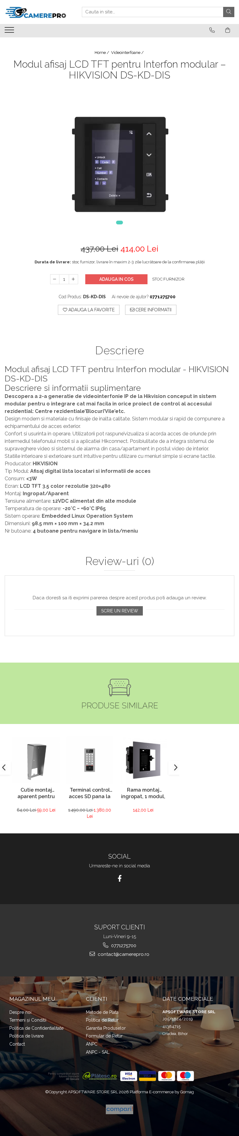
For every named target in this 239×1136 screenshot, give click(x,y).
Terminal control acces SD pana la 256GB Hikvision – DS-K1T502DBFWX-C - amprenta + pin (90, 794)
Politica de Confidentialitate (36, 1028)
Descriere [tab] (119, 350)
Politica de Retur (102, 1020)
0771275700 (123, 945)
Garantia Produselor (106, 1028)
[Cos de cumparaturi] (227, 30)
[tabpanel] (119, 158)
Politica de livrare (26, 1035)
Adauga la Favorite (91, 309)
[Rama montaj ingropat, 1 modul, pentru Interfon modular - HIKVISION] (143, 760)
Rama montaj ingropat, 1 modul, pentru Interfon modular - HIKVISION (143, 794)
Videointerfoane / (128, 52)
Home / (102, 52)
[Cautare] (228, 12)
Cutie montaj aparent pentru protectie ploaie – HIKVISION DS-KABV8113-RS (36, 794)
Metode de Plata (102, 1012)
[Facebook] (119, 878)
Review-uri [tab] (119, 561)
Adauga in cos (116, 279)
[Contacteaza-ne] (212, 30)
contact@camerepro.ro (122, 954)
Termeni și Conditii (27, 1020)
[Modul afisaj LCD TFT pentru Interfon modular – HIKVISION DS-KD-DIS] (119, 158)
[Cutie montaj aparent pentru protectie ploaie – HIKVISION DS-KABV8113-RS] (36, 760)
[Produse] (10, 31)
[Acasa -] (36, 12)
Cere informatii (152, 309)
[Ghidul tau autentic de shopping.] (119, 1109)
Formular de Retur (104, 1035)
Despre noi (20, 1012)
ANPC (91, 1044)
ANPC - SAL (98, 1052)
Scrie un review (119, 610)
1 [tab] (119, 222)
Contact (17, 1044)
